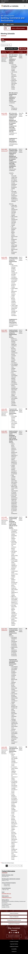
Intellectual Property (14, 946)
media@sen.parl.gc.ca (6, 897)
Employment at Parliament (14, 923)
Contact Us (14, 951)
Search (3, 41)
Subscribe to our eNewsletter (14, 935)
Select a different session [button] (18, 28)
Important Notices (14, 944)
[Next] (21, 866)
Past (2, 39)
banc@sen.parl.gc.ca (6, 893)
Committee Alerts (12, 48)
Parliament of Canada (7, 1)
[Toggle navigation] (24, 6)
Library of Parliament (14, 916)
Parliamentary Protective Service (14, 920)
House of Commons (14, 913)
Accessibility (14, 949)
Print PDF (23, 48)
